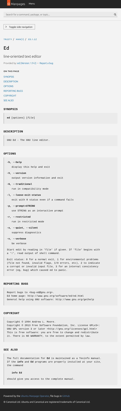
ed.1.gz (32, 39)
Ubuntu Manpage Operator (35, 396)
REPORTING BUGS (13, 91)
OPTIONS (8, 86)
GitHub (66, 396)
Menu (32, 3)
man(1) (20, 39)
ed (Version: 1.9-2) (26, 63)
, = (21, 206)
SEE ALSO (9, 100)
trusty (8, 39)
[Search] (115, 14)
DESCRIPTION (11, 81)
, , (22, 228)
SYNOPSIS (9, 76)
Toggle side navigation (20, 27)
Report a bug (46, 63)
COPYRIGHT (10, 95)
